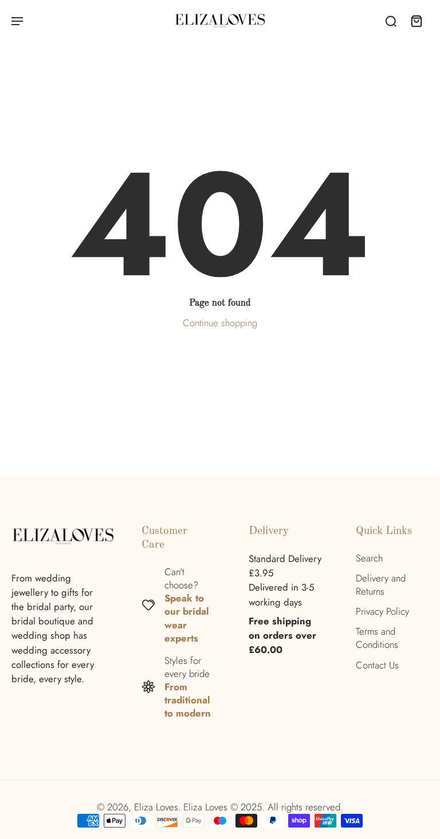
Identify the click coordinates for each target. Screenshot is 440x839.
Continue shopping (220, 323)
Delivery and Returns (381, 585)
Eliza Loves (156, 807)
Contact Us (377, 665)
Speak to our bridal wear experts (186, 617)
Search (369, 558)
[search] (390, 20)
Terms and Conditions (377, 638)
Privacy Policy (382, 611)
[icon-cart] (416, 20)
